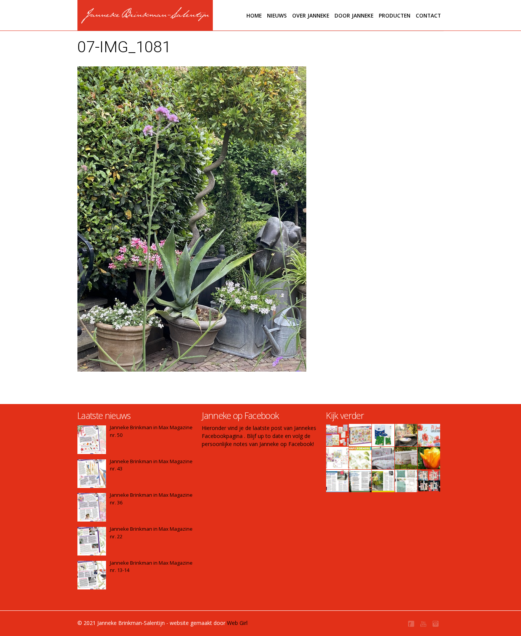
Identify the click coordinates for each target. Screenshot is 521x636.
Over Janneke (310, 15)
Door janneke (353, 15)
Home (254, 15)
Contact (428, 15)
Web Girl (237, 622)
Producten (394, 15)
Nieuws (277, 15)
